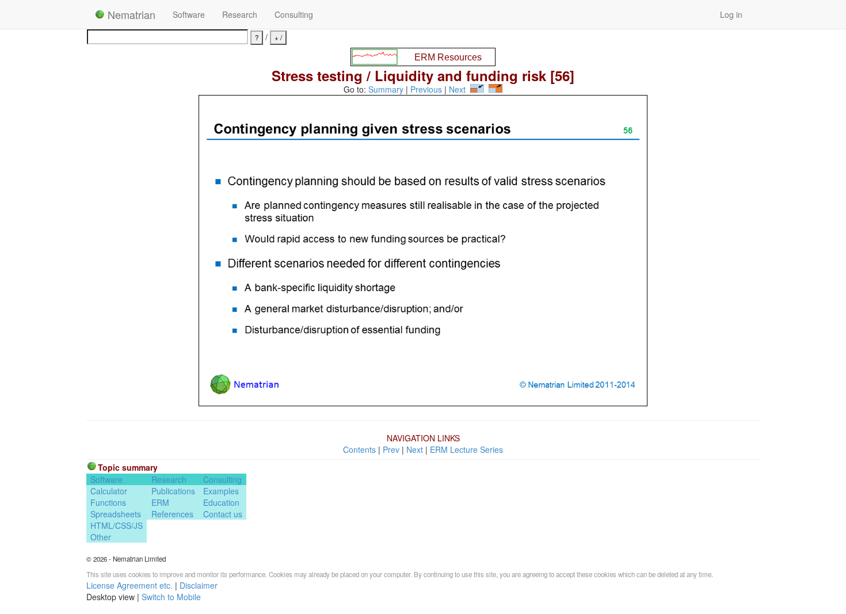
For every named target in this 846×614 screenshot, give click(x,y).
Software (189, 14)
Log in (731, 14)
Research (239, 14)
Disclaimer (199, 585)
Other (100, 537)
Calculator (108, 491)
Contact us (222, 514)
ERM (160, 502)
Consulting (294, 14)
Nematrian (130, 14)
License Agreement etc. (129, 585)
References (172, 514)
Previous (426, 89)
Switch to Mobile (171, 596)
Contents (359, 449)
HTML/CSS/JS (116, 525)
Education (221, 502)
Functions (108, 502)
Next (457, 89)
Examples (221, 491)
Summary (385, 89)
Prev (391, 449)
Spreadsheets (115, 514)
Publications (173, 491)
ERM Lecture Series (466, 449)
